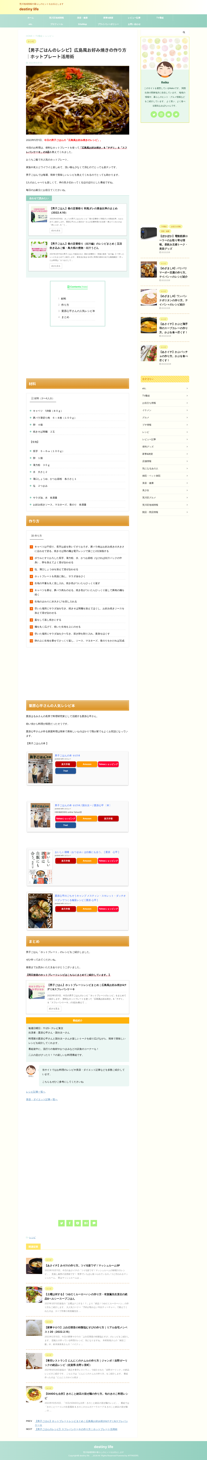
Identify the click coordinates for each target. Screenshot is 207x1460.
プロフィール (56, 24)
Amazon (87, 764)
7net (65, 770)
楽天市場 (65, 764)
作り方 (64, 304)
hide (84, 286)
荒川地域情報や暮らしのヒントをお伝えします (103, 1452)
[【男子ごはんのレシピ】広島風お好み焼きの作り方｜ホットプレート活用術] (85, 1223)
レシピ (32, 1237)
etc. (31, 24)
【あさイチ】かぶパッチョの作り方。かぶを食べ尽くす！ (173, 356)
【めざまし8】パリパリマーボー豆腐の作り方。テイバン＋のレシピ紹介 (173, 272)
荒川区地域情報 (56, 17)
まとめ (64, 317)
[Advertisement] (77, 352)
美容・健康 (82, 17)
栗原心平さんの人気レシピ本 (77, 311)
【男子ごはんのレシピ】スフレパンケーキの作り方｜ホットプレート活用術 (76, 1429)
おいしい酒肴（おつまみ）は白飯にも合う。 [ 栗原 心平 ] (87, 852)
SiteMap (82, 24)
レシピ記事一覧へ (35, 1091)
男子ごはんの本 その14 (67, 755)
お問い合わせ (134, 24)
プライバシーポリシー (108, 24)
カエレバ (67, 759)
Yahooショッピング (108, 764)
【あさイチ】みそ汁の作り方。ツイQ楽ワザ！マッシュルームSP (82, 1265)
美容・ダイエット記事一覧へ (42, 1099)
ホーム (30, 17)
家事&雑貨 (108, 17)
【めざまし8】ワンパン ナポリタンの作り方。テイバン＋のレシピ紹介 (173, 300)
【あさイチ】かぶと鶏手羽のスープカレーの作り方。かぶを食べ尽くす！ (173, 328)
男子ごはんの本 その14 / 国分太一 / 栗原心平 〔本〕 (83, 805)
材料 (63, 298)
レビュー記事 (134, 17)
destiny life (30, 9)
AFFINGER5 (133, 1455)
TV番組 (160, 17)
